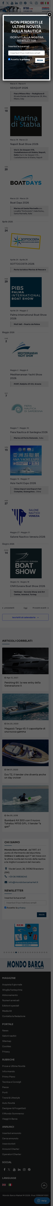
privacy (26, 59)
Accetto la (20, 59)
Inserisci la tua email (18, 46)
